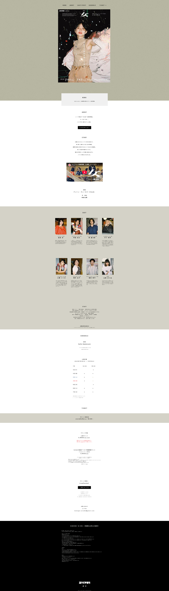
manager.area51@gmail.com (84, 510)
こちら (82, 441)
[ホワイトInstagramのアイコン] (85, 586)
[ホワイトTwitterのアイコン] (83, 586)
